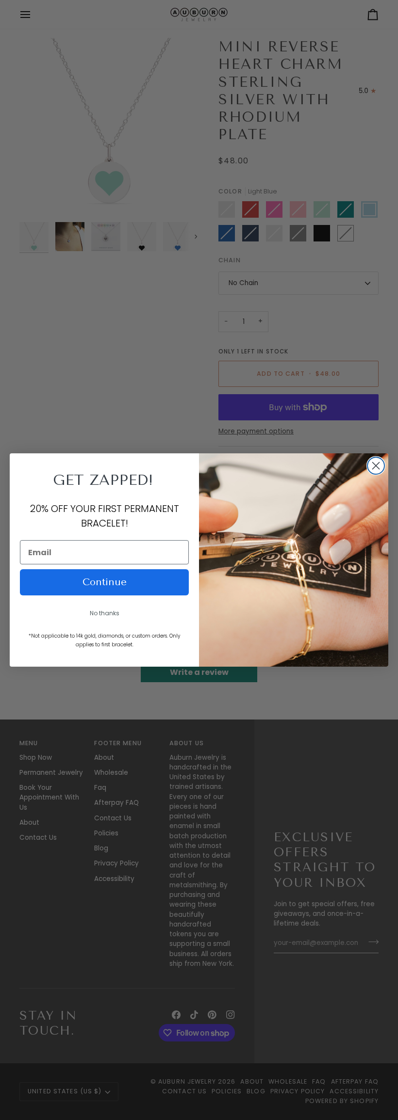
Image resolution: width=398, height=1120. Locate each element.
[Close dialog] (375, 465)
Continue (105, 582)
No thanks (104, 613)
